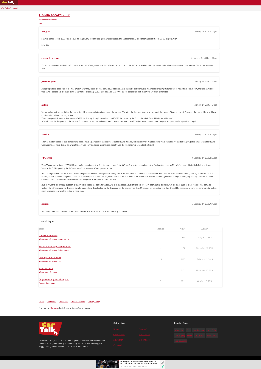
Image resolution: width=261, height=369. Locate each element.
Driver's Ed (211, 330)
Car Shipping (198, 330)
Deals (43, 3)
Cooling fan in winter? (50, 257)
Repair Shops (74, 3)
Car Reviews (56, 3)
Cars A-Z (105, 3)
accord (66, 239)
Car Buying (180, 335)
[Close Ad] (162, 362)
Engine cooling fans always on (54, 279)
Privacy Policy (94, 301)
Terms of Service (78, 301)
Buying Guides (28, 3)
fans (40, 23)
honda (60, 239)
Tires (188, 330)
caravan (66, 250)
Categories (51, 301)
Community (91, 3)
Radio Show (144, 334)
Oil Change (199, 335)
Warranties (179, 330)
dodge (60, 250)
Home (41, 301)
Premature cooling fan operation (55, 246)
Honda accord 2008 (54, 15)
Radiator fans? (46, 268)
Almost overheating (48, 235)
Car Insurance (181, 341)
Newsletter (118, 340)
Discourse (54, 308)
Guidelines (63, 301)
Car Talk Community (10, 8)
